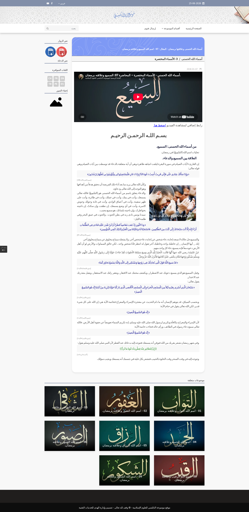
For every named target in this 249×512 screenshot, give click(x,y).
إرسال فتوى (150, 28)
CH (50, 78)
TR (49, 84)
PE (56, 84)
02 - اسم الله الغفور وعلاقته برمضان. (124, 410)
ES (62, 84)
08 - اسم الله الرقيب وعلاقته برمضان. (179, 478)
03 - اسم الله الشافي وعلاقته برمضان (69, 409)
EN (62, 78)
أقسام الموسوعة (172, 28)
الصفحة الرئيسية (193, 28)
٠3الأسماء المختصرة (166, 59)
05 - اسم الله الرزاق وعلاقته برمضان (124, 445)
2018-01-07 (192, 69)
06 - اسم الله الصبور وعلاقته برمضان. (70, 443)
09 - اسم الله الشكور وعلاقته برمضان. (124, 478)
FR (56, 78)
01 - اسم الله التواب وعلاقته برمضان (179, 410)
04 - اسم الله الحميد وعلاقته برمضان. (179, 443)
